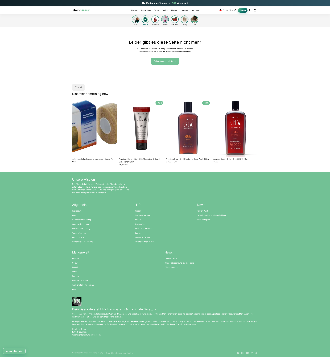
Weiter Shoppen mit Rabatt (165, 61)
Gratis (243, 10)
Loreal (74, 271)
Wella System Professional (83, 285)
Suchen (138, 233)
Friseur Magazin (203, 219)
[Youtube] (247, 352)
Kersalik (75, 267)
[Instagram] (242, 352)
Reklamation (140, 224)
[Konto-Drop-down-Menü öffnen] (249, 10)
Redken (75, 276)
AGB (74, 215)
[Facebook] (238, 352)
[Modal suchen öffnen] (235, 10)
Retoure (138, 219)
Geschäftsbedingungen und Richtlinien (120, 353)
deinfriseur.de (83, 353)
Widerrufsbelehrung (80, 224)
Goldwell (75, 263)
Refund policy (78, 237)
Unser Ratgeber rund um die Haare (211, 215)
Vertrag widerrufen (142, 215)
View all (78, 87)
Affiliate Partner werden (144, 242)
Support (138, 211)
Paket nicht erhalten (143, 228)
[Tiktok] (251, 352)
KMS (74, 289)
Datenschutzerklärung (81, 219)
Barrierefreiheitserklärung (82, 242)
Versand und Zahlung (81, 228)
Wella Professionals (80, 280)
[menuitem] (134, 10)
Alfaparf (75, 258)
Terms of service (79, 233)
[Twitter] (256, 352)
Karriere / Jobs (203, 211)
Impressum (76, 211)
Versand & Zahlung (142, 237)
